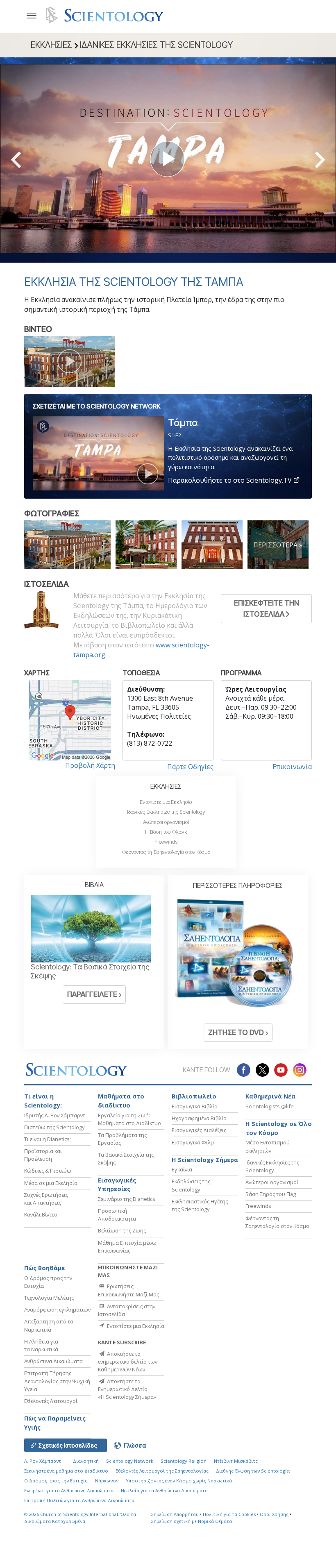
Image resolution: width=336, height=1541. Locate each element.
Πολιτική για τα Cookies (229, 1514)
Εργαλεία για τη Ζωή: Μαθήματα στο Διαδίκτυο (129, 1119)
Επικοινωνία (292, 766)
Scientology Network (129, 1461)
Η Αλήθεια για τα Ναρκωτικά (41, 1345)
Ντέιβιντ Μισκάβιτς (236, 1461)
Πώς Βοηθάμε (44, 1268)
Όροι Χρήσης (274, 1514)
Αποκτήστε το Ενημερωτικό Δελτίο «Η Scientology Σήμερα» (127, 1389)
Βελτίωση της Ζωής (122, 1230)
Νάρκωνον (106, 1480)
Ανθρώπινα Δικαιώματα (53, 1361)
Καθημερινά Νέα (270, 1096)
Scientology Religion (184, 1461)
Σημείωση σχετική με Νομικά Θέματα (191, 1521)
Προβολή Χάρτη (90, 765)
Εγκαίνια (182, 1169)
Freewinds (165, 842)
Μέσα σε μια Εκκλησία (50, 1183)
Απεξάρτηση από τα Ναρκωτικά (48, 1325)
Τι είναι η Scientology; (43, 1100)
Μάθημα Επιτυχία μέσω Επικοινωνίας (127, 1246)
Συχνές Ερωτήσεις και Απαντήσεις (46, 1198)
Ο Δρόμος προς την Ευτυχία (56, 1480)
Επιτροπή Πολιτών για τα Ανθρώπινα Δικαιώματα (79, 1500)
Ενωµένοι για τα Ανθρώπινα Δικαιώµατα (69, 1490)
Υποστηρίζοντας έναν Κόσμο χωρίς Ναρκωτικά (179, 1480)
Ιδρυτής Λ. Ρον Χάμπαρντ (54, 1115)
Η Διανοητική (83, 1461)
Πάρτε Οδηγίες (190, 766)
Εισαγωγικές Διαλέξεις (199, 1130)
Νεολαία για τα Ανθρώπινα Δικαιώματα (164, 1490)
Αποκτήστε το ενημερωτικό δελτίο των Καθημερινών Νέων (127, 1361)
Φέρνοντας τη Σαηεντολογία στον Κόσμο (166, 852)
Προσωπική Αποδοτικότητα (117, 1214)
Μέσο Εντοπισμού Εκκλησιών (267, 1146)
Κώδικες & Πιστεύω (47, 1170)
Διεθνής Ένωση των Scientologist (253, 1471)
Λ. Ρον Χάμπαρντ (42, 1461)
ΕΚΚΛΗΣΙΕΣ (166, 786)
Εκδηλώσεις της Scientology (191, 1185)
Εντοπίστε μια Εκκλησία (166, 802)
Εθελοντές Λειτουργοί (50, 1401)
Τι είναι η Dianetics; (47, 1139)
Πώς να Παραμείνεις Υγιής (55, 1422)
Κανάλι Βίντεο (40, 1214)
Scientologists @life (269, 1106)
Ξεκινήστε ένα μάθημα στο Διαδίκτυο (66, 1471)
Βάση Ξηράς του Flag (270, 1194)
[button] (30, 160)
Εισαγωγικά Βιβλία (195, 1106)
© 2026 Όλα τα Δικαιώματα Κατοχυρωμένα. (80, 1517)
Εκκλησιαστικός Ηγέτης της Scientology (200, 1205)
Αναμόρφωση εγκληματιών (57, 1309)
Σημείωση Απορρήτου (175, 1514)
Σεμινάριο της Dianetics (126, 1199)
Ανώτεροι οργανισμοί (166, 822)
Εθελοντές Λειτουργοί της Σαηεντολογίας (162, 1471)
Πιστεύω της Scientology (54, 1127)
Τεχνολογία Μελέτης (49, 1297)
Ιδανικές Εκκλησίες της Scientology (166, 812)
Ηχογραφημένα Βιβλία (199, 1118)
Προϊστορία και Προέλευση (43, 1154)
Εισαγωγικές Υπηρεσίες (117, 1184)
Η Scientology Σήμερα (205, 1160)
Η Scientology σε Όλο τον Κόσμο (278, 1128)
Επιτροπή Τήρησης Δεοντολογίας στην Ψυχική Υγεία (57, 1380)
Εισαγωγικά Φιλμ (193, 1142)
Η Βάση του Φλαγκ (166, 832)
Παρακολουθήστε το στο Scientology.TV (230, 480)
